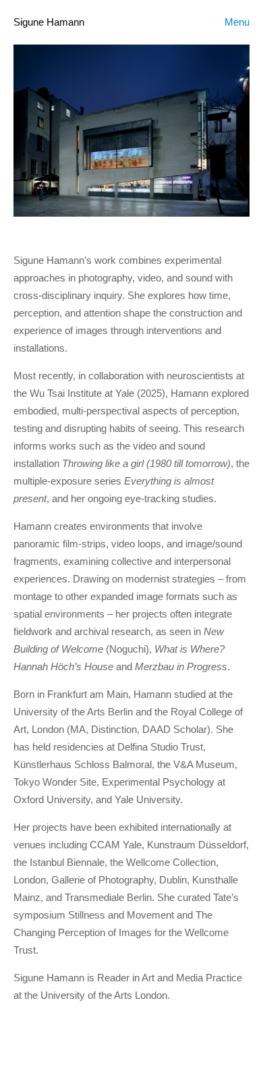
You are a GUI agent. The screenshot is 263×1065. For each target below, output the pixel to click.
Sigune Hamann (48, 22)
